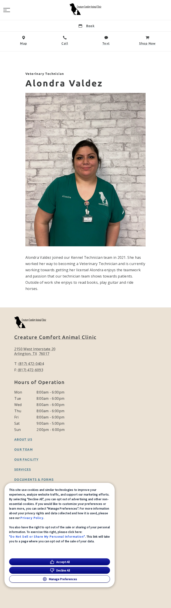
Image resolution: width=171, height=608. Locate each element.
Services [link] (22, 469)
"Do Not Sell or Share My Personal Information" (47, 537)
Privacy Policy (31, 518)
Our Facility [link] (26, 459)
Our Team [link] (23, 449)
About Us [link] (23, 439)
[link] (85, 9)
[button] (6, 10)
